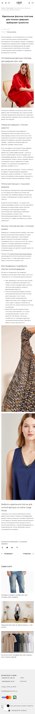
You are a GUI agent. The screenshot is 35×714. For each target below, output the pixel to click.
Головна (3, 8)
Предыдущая (8, 553)
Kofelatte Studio (19, 710)
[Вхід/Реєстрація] (29, 3)
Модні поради (9, 8)
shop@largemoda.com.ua (9, 691)
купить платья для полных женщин (21, 254)
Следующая (27, 553)
